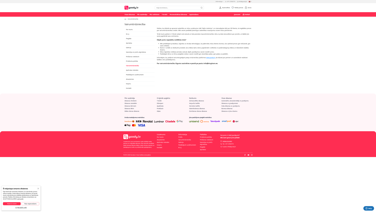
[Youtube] (248, 155)
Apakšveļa (160, 106)
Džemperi (160, 103)
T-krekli (164, 14)
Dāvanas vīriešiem (130, 101)
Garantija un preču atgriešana (136, 52)
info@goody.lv (243, 1)
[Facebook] (245, 155)
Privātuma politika (132, 61)
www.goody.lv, (210, 57)
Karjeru (128, 84)
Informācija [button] (219, 1)
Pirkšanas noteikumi (132, 57)
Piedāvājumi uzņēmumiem (135, 75)
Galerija (128, 47)
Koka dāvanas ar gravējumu (230, 106)
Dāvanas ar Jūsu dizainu (229, 111)
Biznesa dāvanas (226, 108)
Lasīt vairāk (20, 199)
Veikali (247, 14)
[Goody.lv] (132, 7)
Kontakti (128, 88)
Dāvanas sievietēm (131, 103)
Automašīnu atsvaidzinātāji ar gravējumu (235, 101)
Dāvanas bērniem (130, 106)
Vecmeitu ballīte (194, 106)
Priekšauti (160, 108)
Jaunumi (237, 14)
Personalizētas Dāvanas (178, 14)
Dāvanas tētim (129, 108)
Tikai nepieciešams (30, 204)
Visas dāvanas (130, 14)
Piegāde (128, 38)
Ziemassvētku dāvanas (196, 101)
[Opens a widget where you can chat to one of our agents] (368, 208)
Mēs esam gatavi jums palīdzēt (230, 138)
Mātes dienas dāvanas (132, 111)
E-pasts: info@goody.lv (229, 147)
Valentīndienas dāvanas (197, 108)
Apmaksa (129, 43)
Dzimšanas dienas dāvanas (198, 111)
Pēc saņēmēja (142, 14)
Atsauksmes (130, 79)
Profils (180, 137)
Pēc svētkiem (154, 14)
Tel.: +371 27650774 (228, 144)
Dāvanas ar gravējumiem (229, 103)
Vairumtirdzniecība (133, 19)
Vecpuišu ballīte (194, 103)
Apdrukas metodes (132, 70)
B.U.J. (127, 34)
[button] (224, 8)
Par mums (129, 29)
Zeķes (159, 111)
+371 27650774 (231, 1)
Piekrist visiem (12, 204)
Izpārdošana (193, 14)
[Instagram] (252, 155)
